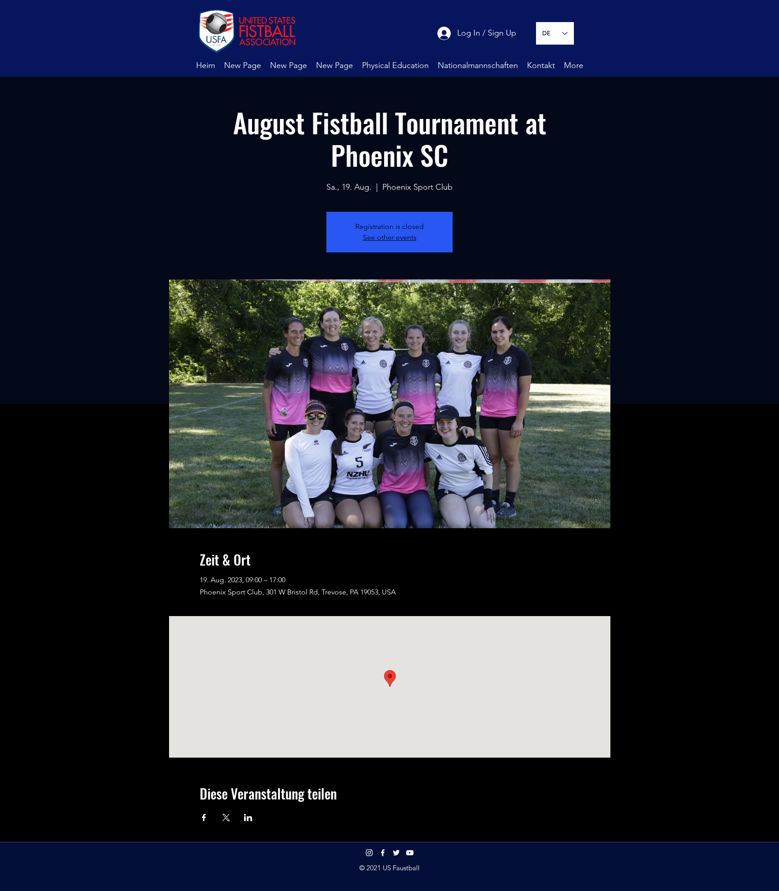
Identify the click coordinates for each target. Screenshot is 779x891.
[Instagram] (369, 852)
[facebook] (382, 852)
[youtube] (409, 852)
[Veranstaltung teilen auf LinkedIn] (248, 817)
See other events (390, 237)
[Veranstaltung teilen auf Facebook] (204, 817)
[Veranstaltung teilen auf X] (226, 817)
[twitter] (396, 852)
